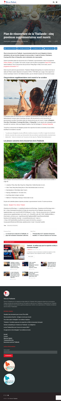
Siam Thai (30, 249)
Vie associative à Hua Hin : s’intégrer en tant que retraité (17, 317)
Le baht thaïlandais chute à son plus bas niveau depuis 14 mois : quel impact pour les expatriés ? (15, 275)
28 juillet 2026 (14, 269)
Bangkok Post (12, 205)
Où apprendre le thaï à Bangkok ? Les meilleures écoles (17, 330)
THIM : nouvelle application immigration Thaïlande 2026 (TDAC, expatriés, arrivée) (34, 265)
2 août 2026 (13, 279)
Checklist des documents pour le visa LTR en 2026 (16, 314)
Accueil (5, 334)
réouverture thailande (12, 225)
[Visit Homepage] (10, 2)
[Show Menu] (56, 2)
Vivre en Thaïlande (13, 398)
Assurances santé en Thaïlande (11, 342)
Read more (31, 256)
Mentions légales (8, 338)
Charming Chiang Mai (47, 124)
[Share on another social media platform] (56, 48)
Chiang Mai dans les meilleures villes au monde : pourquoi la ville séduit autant (52, 264)
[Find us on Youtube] (8, 395)
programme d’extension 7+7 (11, 66)
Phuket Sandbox (8, 62)
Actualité (13, 41)
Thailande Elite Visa (9, 340)
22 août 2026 (35, 249)
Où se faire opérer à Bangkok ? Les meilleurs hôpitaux (17, 319)
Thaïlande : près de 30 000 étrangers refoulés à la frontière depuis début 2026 (34, 274)
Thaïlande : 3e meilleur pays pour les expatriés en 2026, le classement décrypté (23, 322)
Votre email (7, 349)
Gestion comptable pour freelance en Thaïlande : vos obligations (19, 324)
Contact (6, 336)
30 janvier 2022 (7, 41)
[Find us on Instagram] (5, 395)
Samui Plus (48, 62)
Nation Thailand (21, 205)
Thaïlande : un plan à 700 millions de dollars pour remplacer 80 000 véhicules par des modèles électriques (15, 265)
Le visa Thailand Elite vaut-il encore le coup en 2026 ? (17, 327)
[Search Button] (53, 2)
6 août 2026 (32, 269)
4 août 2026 (50, 268)
